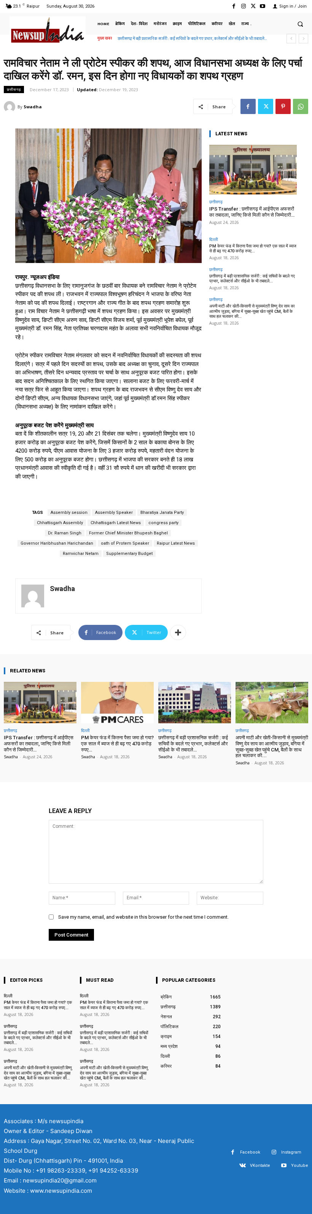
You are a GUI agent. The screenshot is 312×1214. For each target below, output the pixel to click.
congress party (163, 522)
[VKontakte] (242, 1165)
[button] (300, 24)
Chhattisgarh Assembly (60, 522)
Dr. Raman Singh (64, 533)
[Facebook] (234, 6)
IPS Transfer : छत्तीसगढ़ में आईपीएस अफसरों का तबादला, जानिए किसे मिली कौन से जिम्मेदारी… (251, 212)
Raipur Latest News (176, 543)
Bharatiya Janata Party (162, 512)
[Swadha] (11, 107)
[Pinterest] (283, 106)
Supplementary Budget (129, 553)
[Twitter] (253, 6)
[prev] (291, 38)
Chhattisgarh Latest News (116, 522)
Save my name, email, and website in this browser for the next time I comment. (143, 917)
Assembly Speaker (114, 512)
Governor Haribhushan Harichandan (57, 543)
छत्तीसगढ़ (14, 89)
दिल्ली (213, 239)
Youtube (299, 1165)
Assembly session (69, 512)
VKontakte (260, 1165)
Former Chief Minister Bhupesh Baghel (128, 533)
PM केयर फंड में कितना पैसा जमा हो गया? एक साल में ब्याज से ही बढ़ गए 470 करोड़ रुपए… (252, 249)
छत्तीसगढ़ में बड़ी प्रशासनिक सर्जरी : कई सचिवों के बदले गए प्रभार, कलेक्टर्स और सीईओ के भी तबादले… (252, 279)
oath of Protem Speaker (125, 543)
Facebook (250, 1152)
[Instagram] (243, 6)
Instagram (291, 1152)
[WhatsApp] (300, 106)
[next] (303, 38)
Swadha (33, 106)
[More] (178, 632)
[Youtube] (262, 6)
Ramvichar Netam (81, 553)
